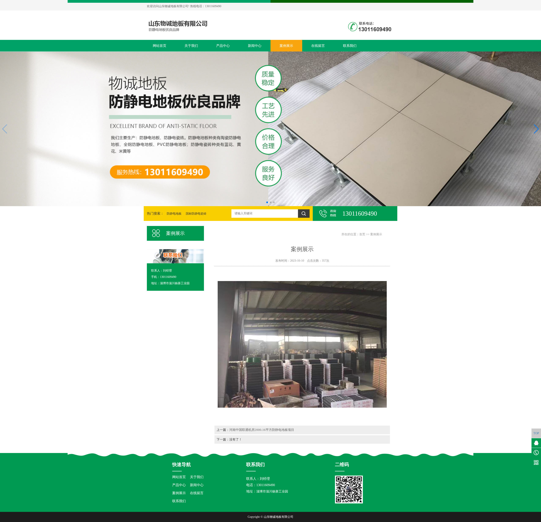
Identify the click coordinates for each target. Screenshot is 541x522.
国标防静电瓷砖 (196, 213)
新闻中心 (254, 45)
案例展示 (286, 45)
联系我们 (350, 45)
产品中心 (223, 45)
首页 (362, 234)
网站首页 (159, 45)
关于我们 (191, 45)
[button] (267, 202)
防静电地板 (174, 213)
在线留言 (318, 45)
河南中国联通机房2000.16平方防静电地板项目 (261, 429)
